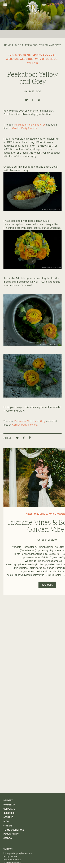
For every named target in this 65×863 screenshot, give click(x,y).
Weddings (27, 59)
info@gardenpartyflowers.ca (17, 853)
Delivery (7, 800)
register (57, 4)
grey (18, 55)
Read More (47, 585)
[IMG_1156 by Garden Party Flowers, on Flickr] (32, 396)
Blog (18, 45)
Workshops (9, 804)
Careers (7, 825)
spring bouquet (44, 55)
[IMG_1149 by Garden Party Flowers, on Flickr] (32, 345)
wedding (12, 59)
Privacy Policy (11, 834)
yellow (32, 63)
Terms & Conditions (13, 830)
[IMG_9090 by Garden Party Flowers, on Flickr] (32, 210)
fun (10, 55)
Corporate (9, 808)
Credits (7, 838)
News (27, 55)
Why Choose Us (46, 59)
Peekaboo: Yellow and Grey (43, 45)
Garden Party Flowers (24, 128)
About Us (8, 817)
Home (7, 45)
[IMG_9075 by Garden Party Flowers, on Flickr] (32, 267)
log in (49, 4)
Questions (8, 813)
